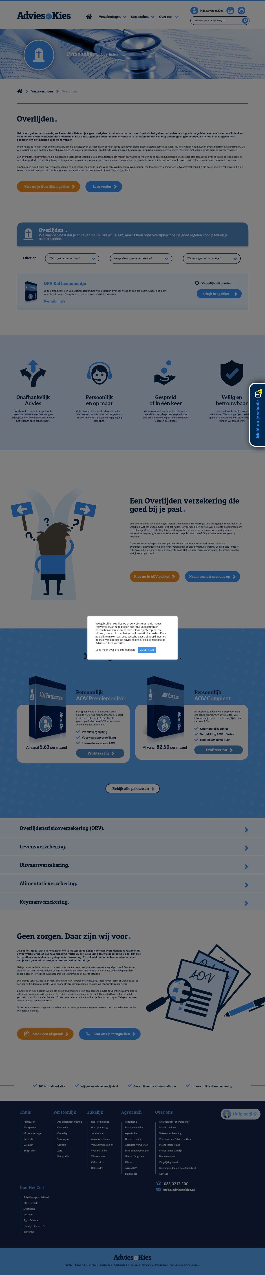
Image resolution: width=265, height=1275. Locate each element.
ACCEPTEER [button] (147, 650)
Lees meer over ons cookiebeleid (115, 650)
